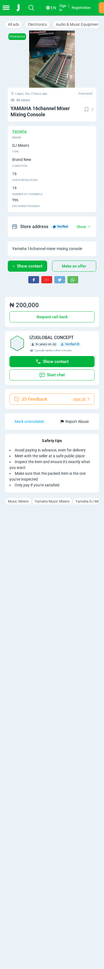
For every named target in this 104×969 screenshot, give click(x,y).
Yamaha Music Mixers (52, 501)
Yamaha (19, 131)
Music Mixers (18, 501)
